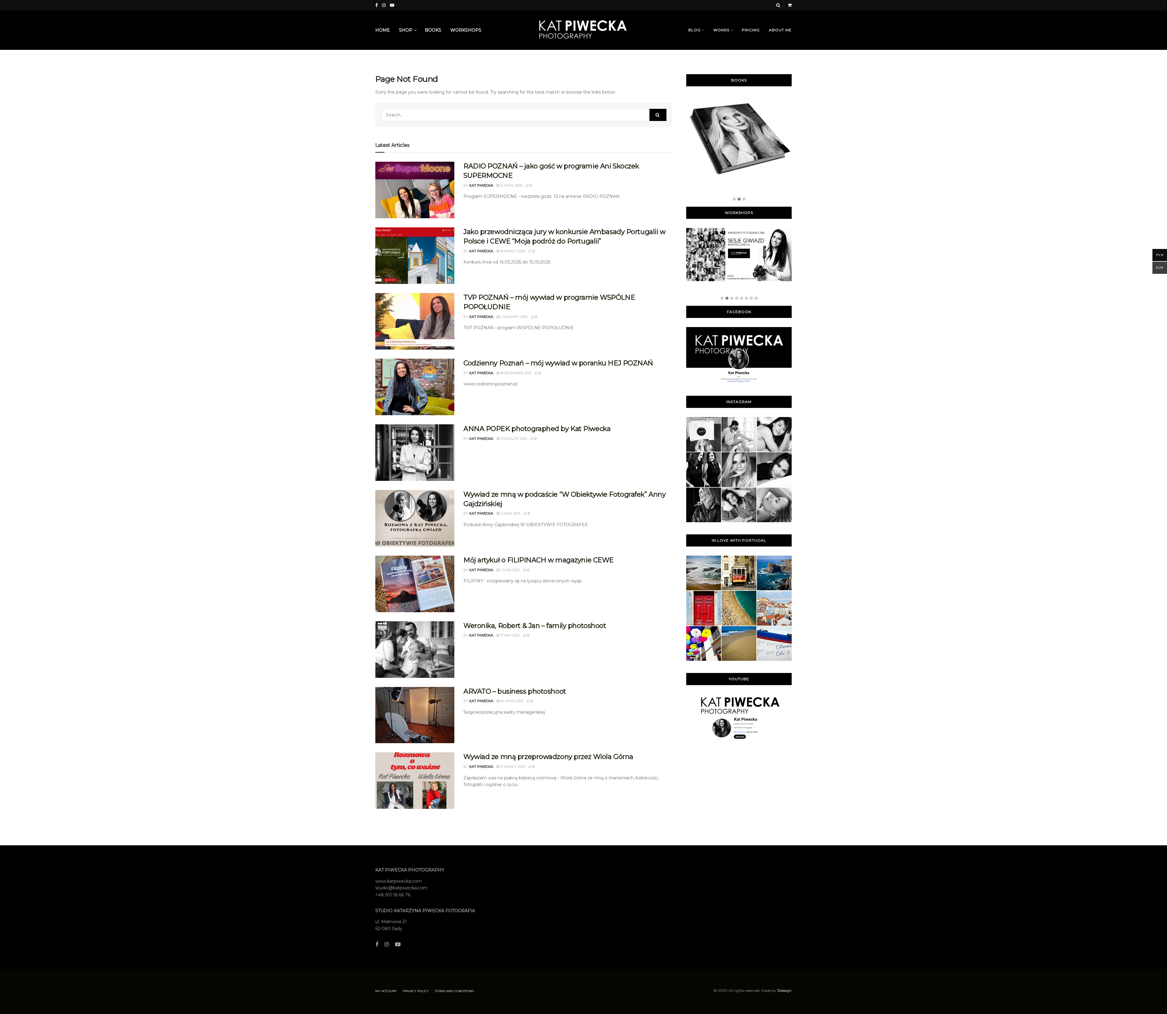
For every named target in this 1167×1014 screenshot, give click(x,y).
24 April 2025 (511, 701)
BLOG (694, 30)
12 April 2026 (510, 185)
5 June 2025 (509, 513)
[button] (734, 199)
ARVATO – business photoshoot (514, 691)
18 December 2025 (515, 373)
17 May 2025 (509, 635)
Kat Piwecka (481, 185)
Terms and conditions (454, 991)
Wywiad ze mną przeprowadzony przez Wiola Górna (548, 757)
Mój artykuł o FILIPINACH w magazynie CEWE (538, 560)
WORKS (721, 30)
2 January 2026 (513, 317)
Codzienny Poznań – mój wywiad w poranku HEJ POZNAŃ (558, 363)
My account (386, 991)
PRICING (751, 30)
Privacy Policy (416, 991)
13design (784, 990)
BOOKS (433, 30)
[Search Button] (657, 115)
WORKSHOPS (465, 30)
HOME (382, 30)
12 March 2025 (512, 766)
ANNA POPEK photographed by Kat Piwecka (537, 429)
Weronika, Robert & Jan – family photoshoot (534, 626)
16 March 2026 (512, 251)
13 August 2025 (513, 438)
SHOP (405, 30)
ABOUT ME (780, 30)
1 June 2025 (509, 570)
